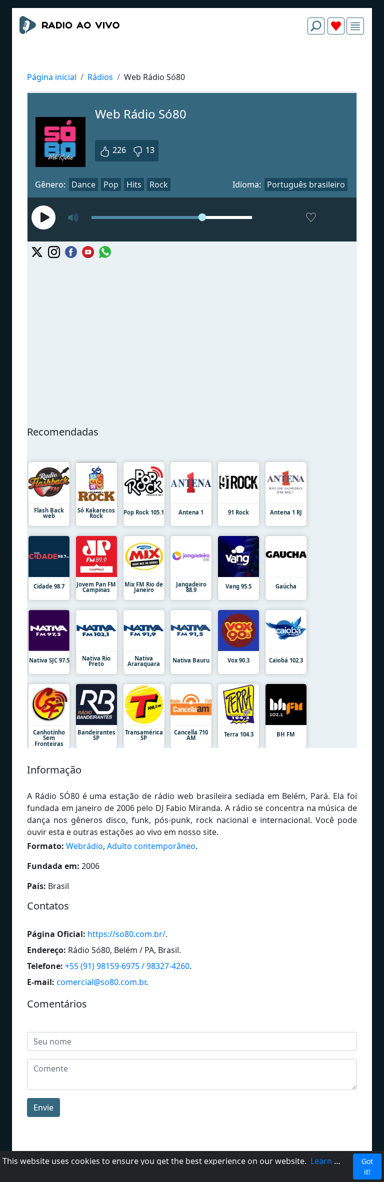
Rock (159, 184)
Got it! (367, 1166)
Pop (111, 184)
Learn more (332, 1161)
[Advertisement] (192, 66)
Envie (44, 1107)
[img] (355, 26)
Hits (134, 184)
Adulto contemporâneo (151, 846)
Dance (84, 184)
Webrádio (84, 846)
